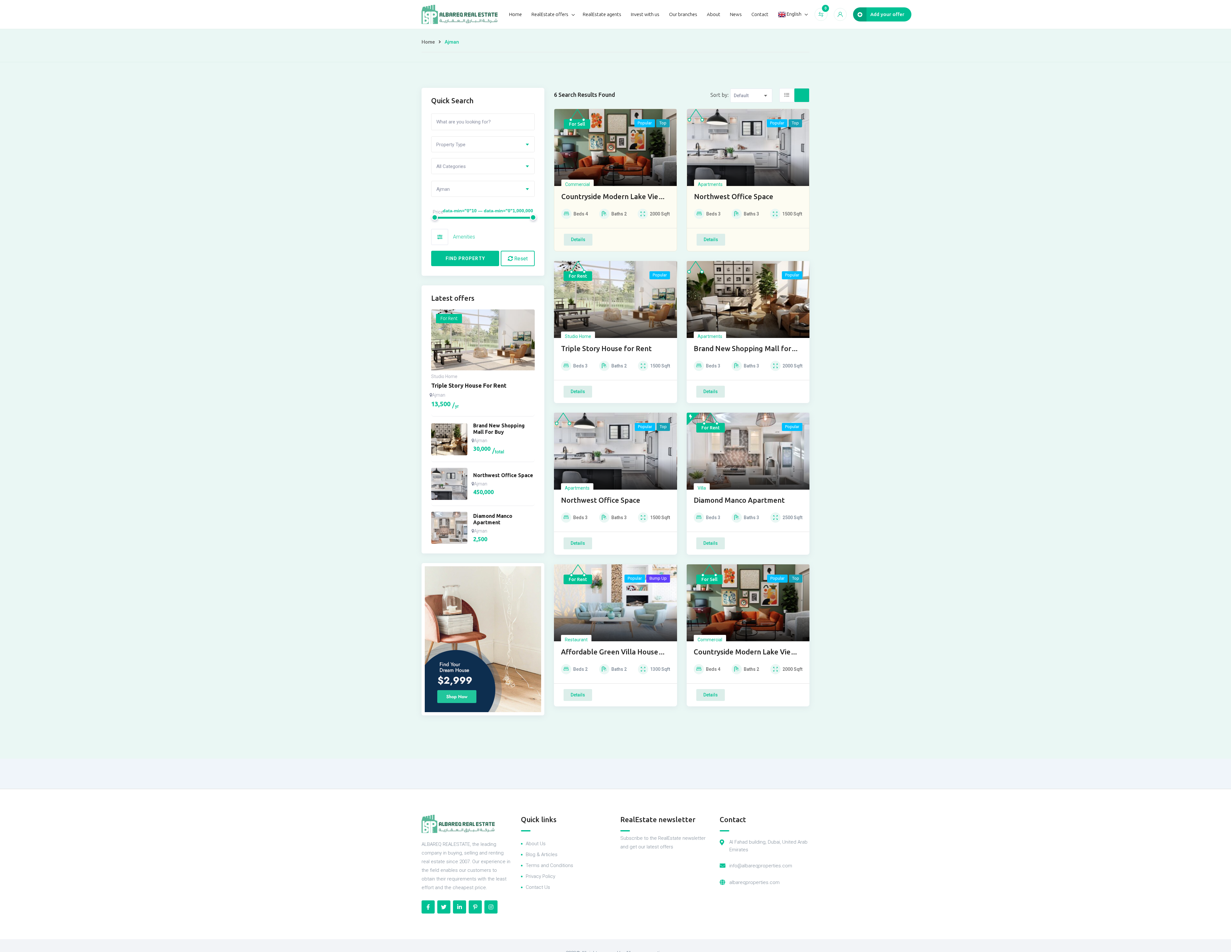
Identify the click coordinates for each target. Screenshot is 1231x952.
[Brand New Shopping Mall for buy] (449, 439)
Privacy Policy (540, 876)
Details (578, 239)
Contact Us (538, 887)
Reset (520, 259)
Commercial (577, 184)
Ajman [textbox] (443, 189)
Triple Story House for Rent (606, 348)
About (713, 14)
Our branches (683, 14)
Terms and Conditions (549, 865)
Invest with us (645, 14)
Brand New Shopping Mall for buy (742, 349)
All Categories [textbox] (451, 166)
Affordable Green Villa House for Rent (609, 652)
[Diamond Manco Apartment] (449, 528)
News (736, 14)
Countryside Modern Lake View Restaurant (612, 197)
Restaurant (576, 639)
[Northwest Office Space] (449, 484)
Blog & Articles (541, 854)
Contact (759, 14)
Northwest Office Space (733, 196)
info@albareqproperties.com (760, 866)
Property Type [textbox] (450, 144)
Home (515, 14)
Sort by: (719, 95)
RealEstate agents (602, 14)
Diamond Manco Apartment (739, 500)
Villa (702, 488)
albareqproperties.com (754, 882)
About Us (536, 844)
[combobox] (483, 144)
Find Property (465, 258)
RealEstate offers (550, 14)
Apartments (710, 184)
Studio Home (578, 336)
